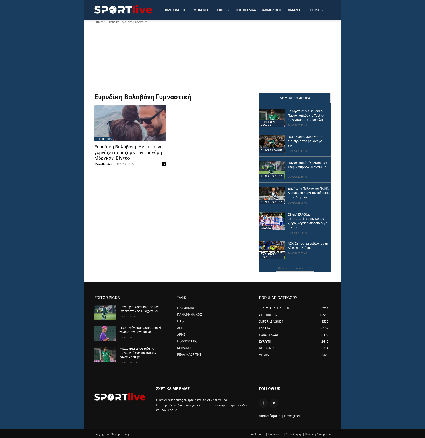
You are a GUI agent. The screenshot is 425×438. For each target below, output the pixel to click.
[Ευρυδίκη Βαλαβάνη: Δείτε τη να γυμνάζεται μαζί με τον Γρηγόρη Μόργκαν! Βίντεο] (130, 123)
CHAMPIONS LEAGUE (269, 256)
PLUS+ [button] (314, 10)
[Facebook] (263, 403)
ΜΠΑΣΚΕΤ (201, 10)
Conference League (269, 123)
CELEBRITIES (104, 139)
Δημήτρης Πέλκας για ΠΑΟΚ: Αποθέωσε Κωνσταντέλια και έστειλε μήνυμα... (309, 193)
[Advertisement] (212, 60)
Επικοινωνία (275, 434)
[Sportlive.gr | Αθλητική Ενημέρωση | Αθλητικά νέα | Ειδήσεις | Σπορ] (119, 396)
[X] (274, 403)
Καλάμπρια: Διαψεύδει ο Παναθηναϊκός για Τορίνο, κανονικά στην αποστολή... (306, 115)
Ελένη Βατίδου (103, 163)
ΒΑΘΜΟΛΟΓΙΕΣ (272, 10)
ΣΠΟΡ (221, 10)
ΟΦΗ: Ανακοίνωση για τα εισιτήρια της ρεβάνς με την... (305, 141)
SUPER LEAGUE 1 (271, 176)
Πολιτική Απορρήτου (318, 434)
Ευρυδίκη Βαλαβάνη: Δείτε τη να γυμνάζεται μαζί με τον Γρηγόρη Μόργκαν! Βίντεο (128, 152)
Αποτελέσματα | (271, 416)
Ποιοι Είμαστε (256, 434)
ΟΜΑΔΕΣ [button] (294, 10)
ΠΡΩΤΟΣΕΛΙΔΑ (245, 10)
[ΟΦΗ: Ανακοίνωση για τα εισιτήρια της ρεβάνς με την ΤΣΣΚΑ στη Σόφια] (272, 144)
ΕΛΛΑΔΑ (266, 228)
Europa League (271, 150)
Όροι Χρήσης (294, 434)
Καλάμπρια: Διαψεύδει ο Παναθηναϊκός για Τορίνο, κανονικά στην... (137, 353)
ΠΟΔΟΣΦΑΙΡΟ (174, 10)
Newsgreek (292, 416)
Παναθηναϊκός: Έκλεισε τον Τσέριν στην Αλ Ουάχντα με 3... (307, 167)
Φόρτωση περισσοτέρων (293, 268)
